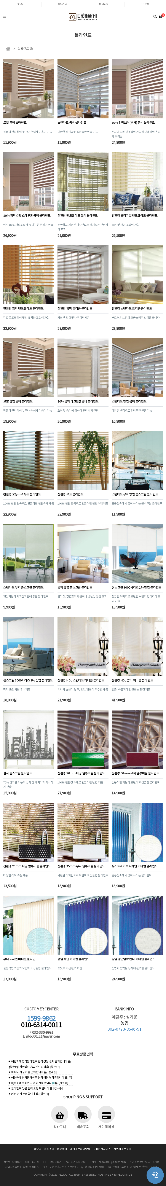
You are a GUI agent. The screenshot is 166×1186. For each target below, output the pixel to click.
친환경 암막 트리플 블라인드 (74, 308)
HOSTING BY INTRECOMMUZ (115, 1174)
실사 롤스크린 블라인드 (17, 773)
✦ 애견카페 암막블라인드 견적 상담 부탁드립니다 (36, 1077)
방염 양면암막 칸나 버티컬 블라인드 (133, 959)
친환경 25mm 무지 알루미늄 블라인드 (81, 866)
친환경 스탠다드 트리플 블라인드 (132, 308)
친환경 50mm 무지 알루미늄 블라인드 (135, 773)
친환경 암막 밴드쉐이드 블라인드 (23, 308)
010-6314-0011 (41, 1022)
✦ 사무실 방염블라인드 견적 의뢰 (27, 1067)
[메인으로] (8, 49)
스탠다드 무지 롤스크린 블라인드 (23, 587)
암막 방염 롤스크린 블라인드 (74, 587)
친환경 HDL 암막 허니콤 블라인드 (132, 680)
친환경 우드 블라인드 (70, 494)
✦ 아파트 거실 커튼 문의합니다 (25, 1072)
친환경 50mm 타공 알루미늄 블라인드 (81, 773)
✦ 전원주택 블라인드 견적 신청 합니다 (30, 1083)
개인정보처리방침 (80, 1149)
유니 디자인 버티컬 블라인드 (20, 959)
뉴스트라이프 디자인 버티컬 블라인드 (135, 866)
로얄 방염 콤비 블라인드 (17, 401)
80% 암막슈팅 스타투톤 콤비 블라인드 (26, 216)
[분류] (4, 16)
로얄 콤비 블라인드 (14, 123)
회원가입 (62, 4)
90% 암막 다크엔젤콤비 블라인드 (78, 401)
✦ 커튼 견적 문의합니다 (21, 1094)
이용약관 (62, 1149)
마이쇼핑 (104, 4)
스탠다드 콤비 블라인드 (71, 123)
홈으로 (37, 1149)
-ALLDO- (63, 1174)
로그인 (20, 4)
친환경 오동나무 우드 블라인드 (22, 494)
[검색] (155, 16)
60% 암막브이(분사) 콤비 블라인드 (133, 123)
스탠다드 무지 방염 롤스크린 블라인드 (135, 494)
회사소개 (49, 1149)
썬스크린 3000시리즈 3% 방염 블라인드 (28, 680)
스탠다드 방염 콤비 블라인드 (129, 401)
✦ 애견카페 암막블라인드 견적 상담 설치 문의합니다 (37, 1061)
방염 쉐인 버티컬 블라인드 (73, 959)
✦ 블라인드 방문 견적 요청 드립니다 (28, 1088)
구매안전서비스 (102, 1149)
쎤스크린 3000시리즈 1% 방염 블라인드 (136, 587)
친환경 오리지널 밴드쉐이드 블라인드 (135, 216)
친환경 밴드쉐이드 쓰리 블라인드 (77, 216)
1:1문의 (145, 4)
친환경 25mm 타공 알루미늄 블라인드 (27, 866)
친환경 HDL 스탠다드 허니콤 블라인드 (80, 680)
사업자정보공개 (122, 1149)
